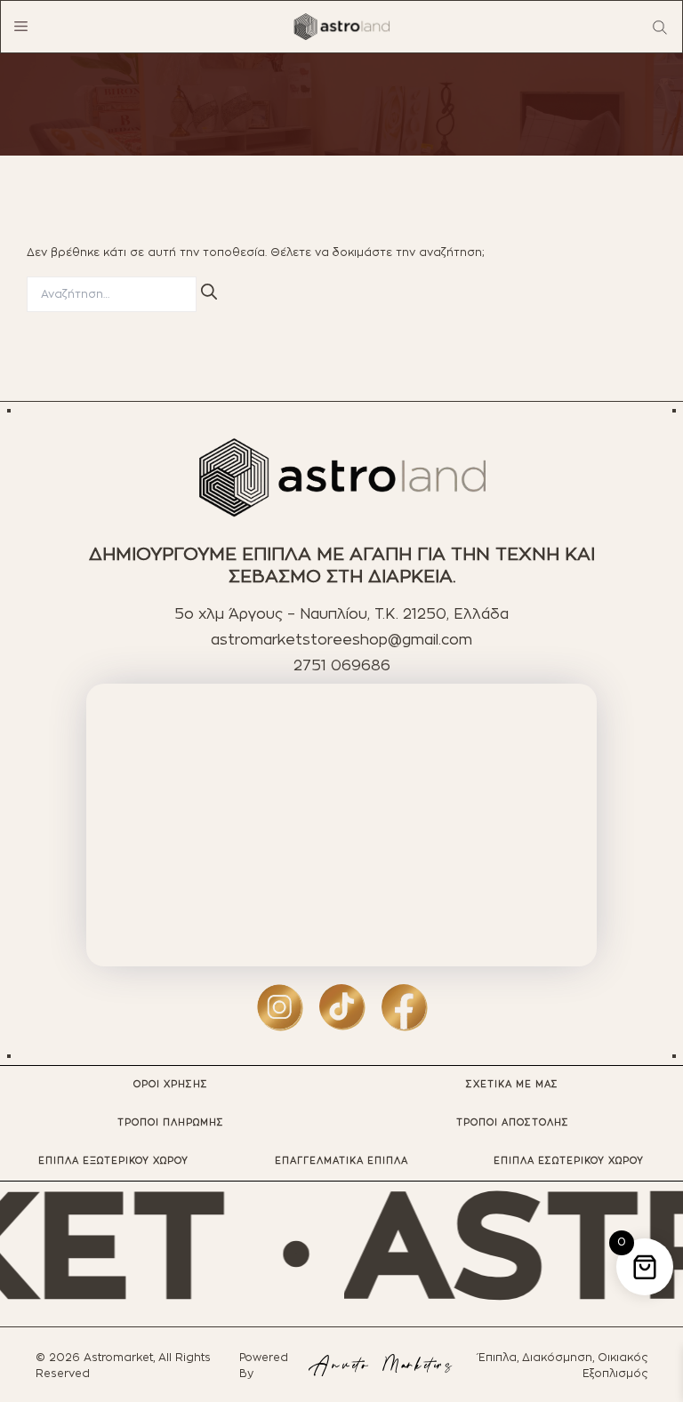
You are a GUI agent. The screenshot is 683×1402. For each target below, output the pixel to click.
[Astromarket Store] (341, 26)
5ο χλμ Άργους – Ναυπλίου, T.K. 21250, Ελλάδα (341, 614)
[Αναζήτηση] (209, 291)
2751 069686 (341, 666)
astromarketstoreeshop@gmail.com (341, 640)
